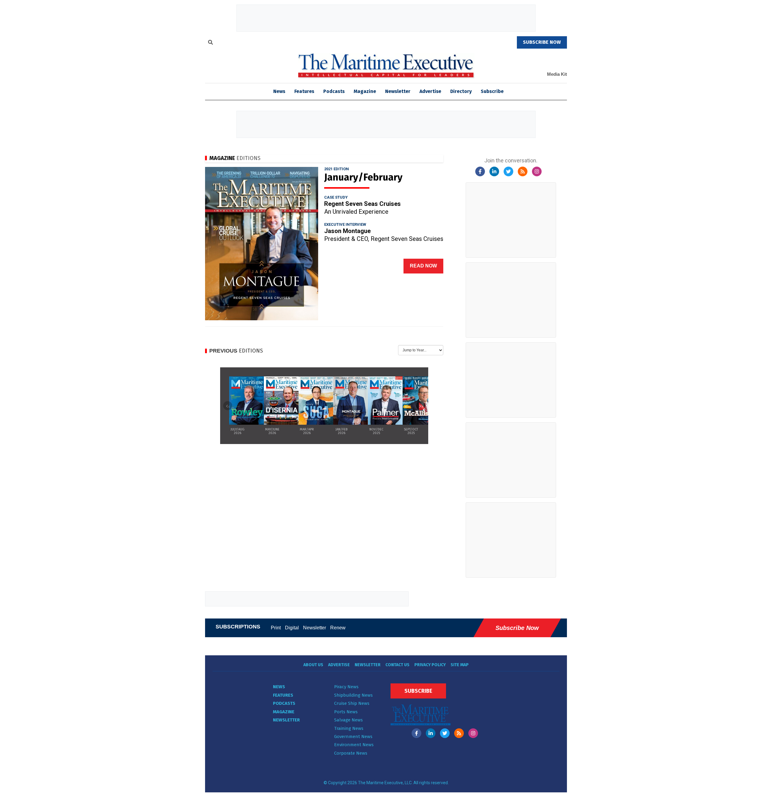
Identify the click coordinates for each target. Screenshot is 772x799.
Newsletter (397, 91)
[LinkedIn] (494, 171)
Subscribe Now (517, 628)
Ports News (346, 711)
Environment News (354, 744)
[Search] (210, 43)
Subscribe (492, 91)
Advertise (430, 91)
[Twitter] (508, 171)
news (279, 91)
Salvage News (348, 720)
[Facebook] (480, 171)
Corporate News (350, 753)
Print (276, 627)
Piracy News (346, 686)
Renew (338, 627)
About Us (313, 664)
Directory (461, 91)
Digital (292, 627)
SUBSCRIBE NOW (542, 42)
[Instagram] (537, 171)
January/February (363, 177)
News (279, 686)
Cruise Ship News (351, 703)
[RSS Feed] (522, 171)
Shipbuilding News (353, 695)
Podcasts (334, 91)
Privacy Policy (430, 664)
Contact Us (397, 664)
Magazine (365, 91)
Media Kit (557, 74)
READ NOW (423, 265)
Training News (348, 728)
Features (304, 91)
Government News (353, 736)
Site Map (460, 664)
